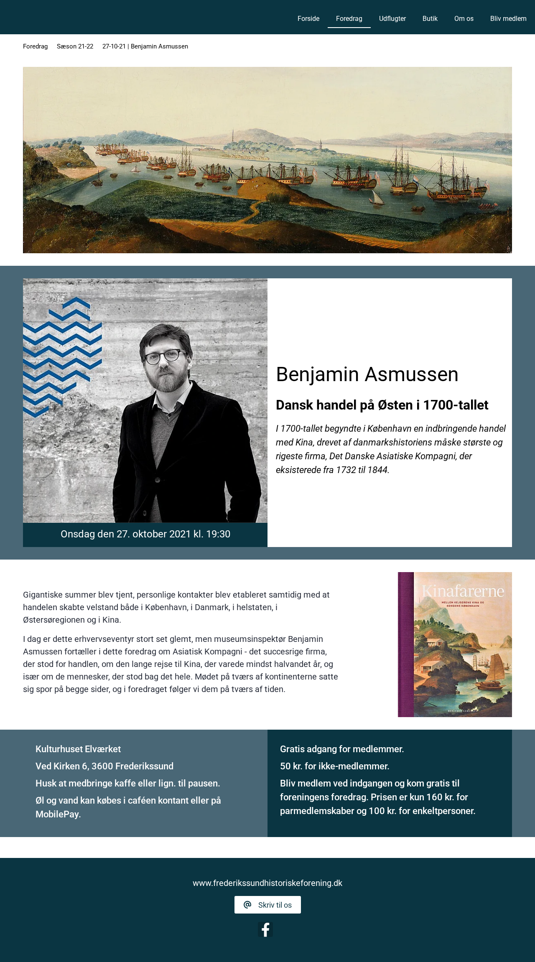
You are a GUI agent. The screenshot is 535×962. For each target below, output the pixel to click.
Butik (430, 19)
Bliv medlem (508, 19)
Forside (308, 19)
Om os (464, 19)
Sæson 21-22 (75, 46)
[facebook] (265, 929)
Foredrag (349, 19)
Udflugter (392, 19)
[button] (267, 905)
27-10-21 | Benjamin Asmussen (145, 46)
